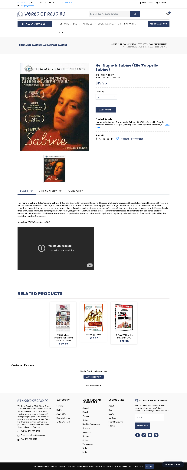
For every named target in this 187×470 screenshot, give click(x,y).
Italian (85, 420)
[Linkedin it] (108, 139)
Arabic (85, 440)
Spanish (86, 408)
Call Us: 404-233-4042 (30, 431)
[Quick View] (66, 324)
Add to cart (106, 109)
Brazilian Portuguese (91, 424)
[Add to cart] (53, 324)
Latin (85, 452)
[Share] (96, 139)
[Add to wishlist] (116, 139)
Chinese (86, 428)
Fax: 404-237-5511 (29, 439)
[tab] (27, 191)
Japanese (87, 432)
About (111, 406)
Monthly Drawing (24, 3)
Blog (61, 32)
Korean (86, 436)
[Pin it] (104, 139)
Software (60, 406)
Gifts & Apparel (63, 422)
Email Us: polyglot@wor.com (33, 435)
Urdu (85, 448)
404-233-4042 (66, 3)
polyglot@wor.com (27, 6)
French (85, 412)
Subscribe (142, 425)
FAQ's (111, 414)
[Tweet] (100, 139)
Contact (112, 418)
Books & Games (63, 418)
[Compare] (73, 324)
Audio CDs (61, 414)
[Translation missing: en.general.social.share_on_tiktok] (112, 139)
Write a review (93, 376)
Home (114, 44)
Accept (149, 466)
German (86, 416)
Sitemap (112, 426)
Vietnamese (88, 444)
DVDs (59, 410)
